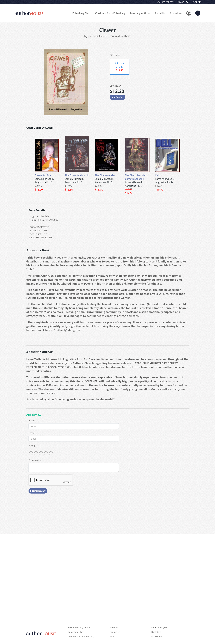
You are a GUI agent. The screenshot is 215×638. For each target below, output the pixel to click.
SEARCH (182, 2)
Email (32, 433)
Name (32, 420)
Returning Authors (140, 13)
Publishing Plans (81, 13)
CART (194, 2)
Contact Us (115, 632)
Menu (198, 12)
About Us (160, 13)
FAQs (112, 636)
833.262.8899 (168, 2)
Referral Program (159, 627)
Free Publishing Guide (79, 627)
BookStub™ (156, 636)
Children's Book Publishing (110, 13)
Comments (35, 460)
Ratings (33, 445)
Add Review (33, 414)
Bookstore (176, 13)
